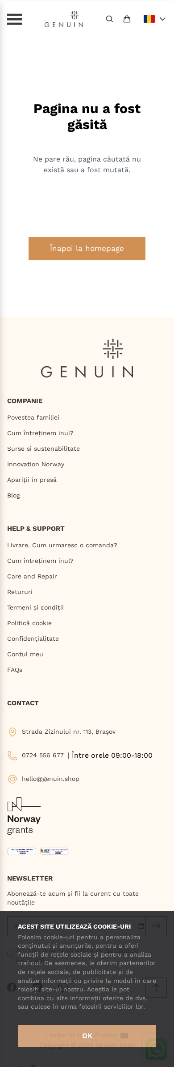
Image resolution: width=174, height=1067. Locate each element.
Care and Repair (32, 576)
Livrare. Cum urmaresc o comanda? (62, 545)
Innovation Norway (35, 464)
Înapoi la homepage (87, 248)
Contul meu (25, 654)
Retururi (20, 591)
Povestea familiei (33, 417)
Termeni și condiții (35, 607)
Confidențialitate (33, 638)
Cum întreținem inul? (40, 432)
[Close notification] (163, 9)
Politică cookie (29, 622)
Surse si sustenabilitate (43, 448)
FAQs (14, 669)
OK (87, 1035)
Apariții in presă (32, 479)
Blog (13, 495)
